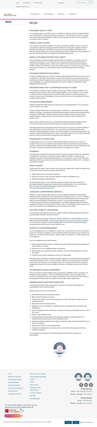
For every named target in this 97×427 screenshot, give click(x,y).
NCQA (8, 22)
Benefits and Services (14, 376)
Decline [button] (68, 422)
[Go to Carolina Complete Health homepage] (10, 15)
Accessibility (34, 398)
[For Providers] (55, 14)
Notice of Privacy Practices (38, 374)
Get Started (26, 3)
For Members (35, 14)
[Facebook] (81, 385)
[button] (86, 422)
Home (18, 3)
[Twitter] (90, 385)
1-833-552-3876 (81, 391)
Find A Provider (37, 3)
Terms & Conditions (36, 393)
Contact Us (72, 14)
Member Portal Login (22, 6)
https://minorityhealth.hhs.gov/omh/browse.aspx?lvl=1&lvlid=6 (59, 221)
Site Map (32, 395)
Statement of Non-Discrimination (35, 389)
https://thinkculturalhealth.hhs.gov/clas (42, 188)
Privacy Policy (34, 385)
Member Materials (13, 382)
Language (61, 3)
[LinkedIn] (86, 385)
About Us (61, 14)
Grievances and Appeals (15, 388)
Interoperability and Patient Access (38, 378)
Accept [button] (76, 422)
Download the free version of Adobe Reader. (19, 407)
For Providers (48, 14)
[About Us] (66, 14)
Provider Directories (14, 385)
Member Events (13, 391)
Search (90, 2)
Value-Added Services (14, 379)
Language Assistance (14, 394)
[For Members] (41, 14)
